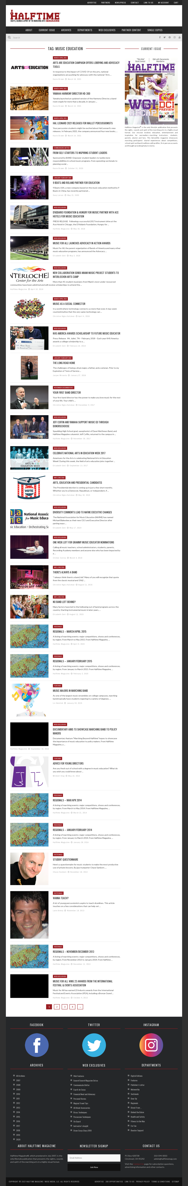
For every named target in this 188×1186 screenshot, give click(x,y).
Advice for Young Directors (68, 763)
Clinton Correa (59, 558)
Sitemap (175, 1181)
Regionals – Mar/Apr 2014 (67, 800)
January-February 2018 (62, 358)
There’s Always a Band (65, 572)
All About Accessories (81, 1107)
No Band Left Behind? (64, 602)
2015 (18, 1116)
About (29, 30)
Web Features (78, 1075)
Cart (176, 2)
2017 (18, 1125)
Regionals (58, 627)
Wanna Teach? (61, 898)
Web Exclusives (107, 30)
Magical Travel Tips (80, 1103)
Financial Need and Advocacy (84, 1094)
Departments (85, 30)
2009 (18, 1089)
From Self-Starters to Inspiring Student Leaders (80, 153)
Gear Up (134, 1098)
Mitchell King (59, 776)
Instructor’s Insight (80, 1125)
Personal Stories (79, 1098)
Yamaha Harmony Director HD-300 (71, 93)
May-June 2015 (59, 567)
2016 (18, 1121)
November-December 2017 (63, 388)
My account (163, 2)
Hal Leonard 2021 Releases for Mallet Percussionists (83, 123)
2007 (18, 1080)
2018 (18, 1130)
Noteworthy (135, 1089)
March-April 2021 (60, 58)
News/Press (120, 2)
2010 (18, 1093)
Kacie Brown (58, 79)
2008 (18, 1084)
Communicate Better (61, 148)
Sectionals (58, 855)
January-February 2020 (62, 178)
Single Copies (154, 30)
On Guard (77, 1121)
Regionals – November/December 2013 (73, 951)
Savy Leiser (58, 195)
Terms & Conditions (160, 1181)
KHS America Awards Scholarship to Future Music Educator (86, 333)
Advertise (91, 2)
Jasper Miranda (60, 375)
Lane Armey (58, 910)
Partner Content (131, 30)
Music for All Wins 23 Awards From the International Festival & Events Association (83, 983)
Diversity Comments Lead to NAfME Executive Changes (82, 512)
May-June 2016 (59, 478)
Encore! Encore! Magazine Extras (85, 1080)
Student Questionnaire (65, 859)
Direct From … (136, 1107)
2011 (18, 1098)
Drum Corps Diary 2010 (82, 1130)
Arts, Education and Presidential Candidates (77, 482)
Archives (66, 30)
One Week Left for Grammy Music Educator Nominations (83, 542)
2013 (18, 1107)
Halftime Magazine (61, 229)
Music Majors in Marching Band (70, 690)
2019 (18, 1134)
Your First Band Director (67, 392)
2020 (18, 1139)
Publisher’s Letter (138, 1084)
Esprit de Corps (79, 1089)
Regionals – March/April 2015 (69, 631)
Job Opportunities (114, 1181)
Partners (105, 2)
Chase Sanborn (60, 872)
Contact (135, 2)
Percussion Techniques (82, 1116)
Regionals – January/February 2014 (72, 830)
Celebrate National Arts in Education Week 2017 (79, 453)
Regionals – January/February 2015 (72, 661)
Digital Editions (136, 1075)
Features (57, 686)
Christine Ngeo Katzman (64, 316)
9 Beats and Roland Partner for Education (76, 183)
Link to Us (148, 2)
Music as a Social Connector (69, 304)
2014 (18, 1112)
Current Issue (47, 30)
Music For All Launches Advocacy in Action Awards (81, 243)
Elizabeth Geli (59, 255)
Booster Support (137, 1130)
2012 (18, 1103)
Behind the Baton (137, 1112)
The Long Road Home (64, 363)
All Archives (20, 1075)
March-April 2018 (60, 299)
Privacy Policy (143, 1181)
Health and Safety (138, 1116)
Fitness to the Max (138, 1121)
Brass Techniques (80, 1112)
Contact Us (138, 1164)
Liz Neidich (58, 703)
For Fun (133, 1125)
